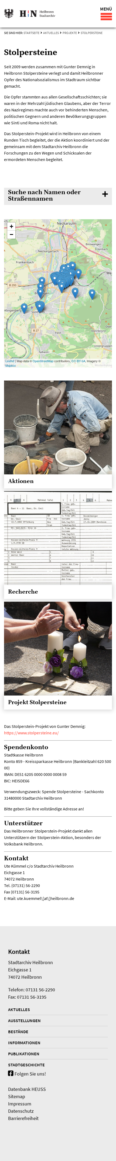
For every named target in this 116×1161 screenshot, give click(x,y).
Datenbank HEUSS (27, 1089)
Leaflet (9, 361)
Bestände (18, 1031)
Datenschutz (21, 1111)
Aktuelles (51, 33)
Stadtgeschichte (26, 1064)
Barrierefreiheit (23, 1118)
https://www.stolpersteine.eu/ (31, 732)
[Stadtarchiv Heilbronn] (29, 14)
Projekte (70, 33)
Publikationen (23, 1053)
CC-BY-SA (78, 361)
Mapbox (10, 365)
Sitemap (16, 1096)
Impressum (19, 1104)
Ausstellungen (24, 1020)
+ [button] (11, 226)
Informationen (24, 1042)
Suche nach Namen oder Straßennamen (44, 195)
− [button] (11, 234)
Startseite (31, 33)
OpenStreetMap (43, 361)
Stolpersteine (92, 33)
